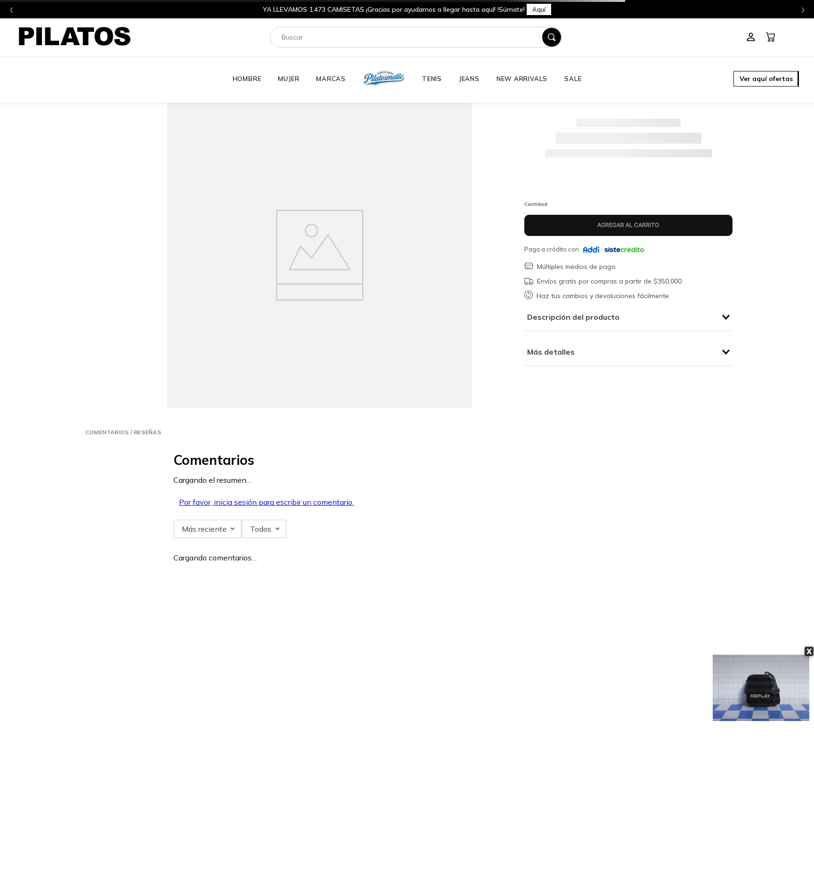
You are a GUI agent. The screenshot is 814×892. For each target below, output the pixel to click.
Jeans (469, 78)
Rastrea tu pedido (307, 873)
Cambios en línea (307, 839)
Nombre (179, 614)
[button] (766, 79)
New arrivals (522, 78)
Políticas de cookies (448, 851)
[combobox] (416, 37)
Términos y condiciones (453, 806)
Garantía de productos (313, 817)
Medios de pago (443, 839)
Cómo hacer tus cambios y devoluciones (335, 851)
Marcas (331, 78)
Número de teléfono (195, 642)
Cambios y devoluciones (315, 828)
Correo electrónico (193, 669)
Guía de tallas (303, 862)
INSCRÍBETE (407, 704)
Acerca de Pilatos (618, 795)
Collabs (606, 817)
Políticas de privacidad (452, 817)
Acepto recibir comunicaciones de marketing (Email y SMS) (250, 731)
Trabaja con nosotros (622, 806)
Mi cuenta (298, 795)
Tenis (432, 78)
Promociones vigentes (451, 828)
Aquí (538, 9)
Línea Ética (438, 795)
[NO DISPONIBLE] (628, 225)
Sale (572, 78)
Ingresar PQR (136, 799)
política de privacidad (228, 721)
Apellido (421, 614)
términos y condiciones (297, 721)
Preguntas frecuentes (312, 806)
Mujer (288, 78)
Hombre (247, 78)
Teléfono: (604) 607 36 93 (152, 811)
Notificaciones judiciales (454, 862)
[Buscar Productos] (551, 37)
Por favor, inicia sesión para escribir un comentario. (266, 502)
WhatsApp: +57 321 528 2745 (159, 822)
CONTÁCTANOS (131, 785)
